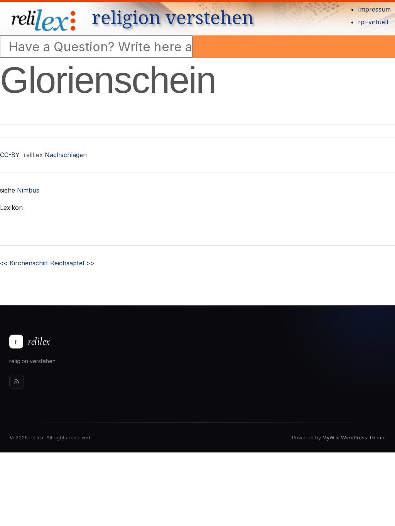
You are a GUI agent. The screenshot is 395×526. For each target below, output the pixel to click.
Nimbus (28, 190)
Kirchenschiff (24, 263)
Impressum (374, 9)
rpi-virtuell (373, 22)
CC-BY (10, 155)
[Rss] (16, 381)
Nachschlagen (66, 155)
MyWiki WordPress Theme (354, 437)
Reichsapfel (72, 263)
